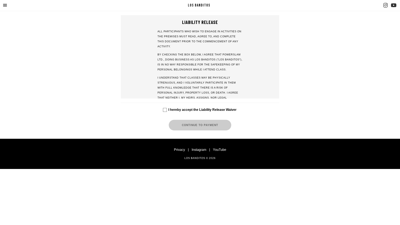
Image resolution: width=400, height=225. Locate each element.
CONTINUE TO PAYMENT (200, 125)
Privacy (179, 149)
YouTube (219, 149)
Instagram (199, 149)
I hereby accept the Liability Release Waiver (202, 109)
